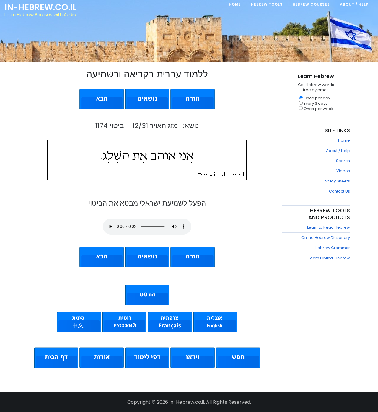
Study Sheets (337, 181)
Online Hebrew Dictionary (325, 237)
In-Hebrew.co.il (40, 7)
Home (344, 140)
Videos (343, 171)
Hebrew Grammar (332, 248)
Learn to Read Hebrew (328, 227)
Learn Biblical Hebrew (329, 258)
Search (343, 161)
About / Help (338, 151)
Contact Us (339, 191)
